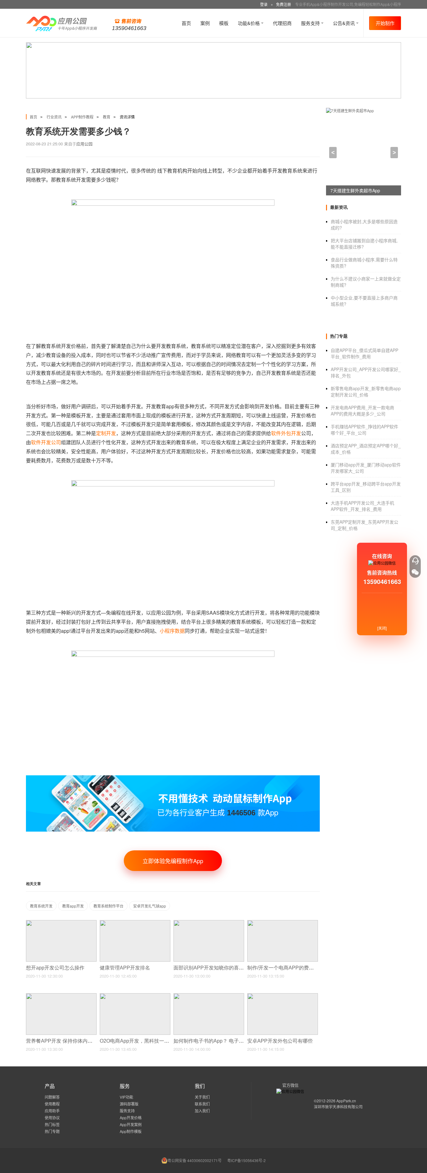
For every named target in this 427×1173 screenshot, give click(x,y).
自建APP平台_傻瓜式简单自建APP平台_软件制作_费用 (364, 353)
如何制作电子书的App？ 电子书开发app (218, 1041)
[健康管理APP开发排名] (135, 922)
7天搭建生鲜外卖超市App (355, 190)
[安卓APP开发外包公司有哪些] (282, 996)
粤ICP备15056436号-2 (246, 1160)
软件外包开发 (286, 433)
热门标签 (52, 1124)
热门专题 (52, 1131)
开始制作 (385, 23)
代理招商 (282, 23)
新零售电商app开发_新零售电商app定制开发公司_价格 (366, 391)
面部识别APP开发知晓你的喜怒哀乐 (214, 967)
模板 (224, 23)
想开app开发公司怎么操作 (56, 967)
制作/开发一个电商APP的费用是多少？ (291, 967)
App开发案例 (131, 1124)
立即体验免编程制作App (173, 861)
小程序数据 (172, 630)
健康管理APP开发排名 (125, 967)
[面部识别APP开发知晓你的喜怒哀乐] (208, 922)
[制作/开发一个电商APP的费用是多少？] (282, 922)
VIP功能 (126, 1097)
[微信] (415, 572)
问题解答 (52, 1097)
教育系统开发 (41, 906)
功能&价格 (249, 23)
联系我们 (202, 1103)
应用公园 (84, 144)
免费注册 (283, 4)
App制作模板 (131, 1131)
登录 (264, 4)
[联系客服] (415, 560)
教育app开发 (73, 906)
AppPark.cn (346, 1100)
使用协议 (52, 1117)
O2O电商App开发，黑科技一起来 (137, 1041)
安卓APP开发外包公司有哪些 (280, 1041)
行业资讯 (54, 116)
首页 (186, 23)
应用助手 (52, 1110)
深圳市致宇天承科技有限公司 (338, 1106)
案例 (205, 23)
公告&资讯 (344, 23)
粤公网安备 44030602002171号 (195, 1160)
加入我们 (202, 1110)
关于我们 (202, 1097)
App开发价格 (131, 1117)
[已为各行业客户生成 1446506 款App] (173, 778)
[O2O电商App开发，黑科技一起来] (135, 996)
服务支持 (311, 23)
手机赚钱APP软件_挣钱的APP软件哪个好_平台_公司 (364, 429)
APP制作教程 (82, 116)
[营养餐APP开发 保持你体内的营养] (61, 996)
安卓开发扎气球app (149, 906)
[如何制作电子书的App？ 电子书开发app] (208, 996)
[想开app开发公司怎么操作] (61, 922)
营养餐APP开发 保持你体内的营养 (65, 1041)
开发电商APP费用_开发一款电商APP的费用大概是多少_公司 (362, 410)
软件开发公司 (46, 442)
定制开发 (106, 433)
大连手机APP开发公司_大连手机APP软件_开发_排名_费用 (362, 506)
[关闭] (382, 628)
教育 (106, 116)
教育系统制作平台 (108, 906)
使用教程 (52, 1103)
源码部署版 (129, 1103)
